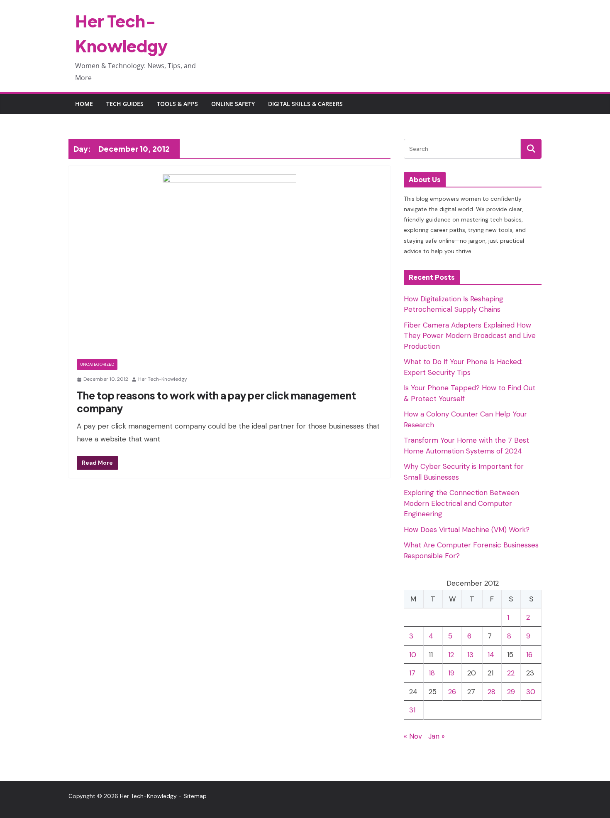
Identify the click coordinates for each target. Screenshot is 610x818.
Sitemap (195, 796)
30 (530, 691)
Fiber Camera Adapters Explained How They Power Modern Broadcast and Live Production (470, 335)
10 (412, 654)
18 (432, 673)
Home (84, 104)
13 (470, 654)
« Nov (413, 736)
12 (451, 654)
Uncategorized (97, 364)
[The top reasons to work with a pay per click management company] (229, 266)
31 (412, 710)
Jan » (436, 736)
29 (511, 691)
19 (451, 673)
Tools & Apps (177, 104)
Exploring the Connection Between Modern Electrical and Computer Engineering (461, 503)
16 (529, 654)
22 (511, 673)
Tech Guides (125, 104)
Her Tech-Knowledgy (162, 379)
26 (452, 691)
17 (412, 673)
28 (491, 691)
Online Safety (233, 104)
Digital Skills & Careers (305, 104)
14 (491, 654)
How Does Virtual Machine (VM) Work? (466, 529)
